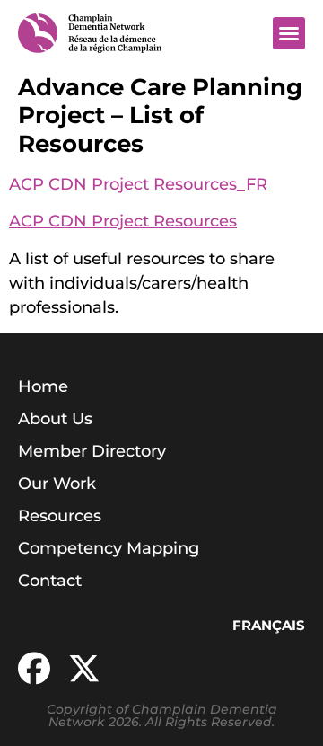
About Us (55, 419)
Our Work (57, 484)
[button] (289, 33)
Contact (50, 581)
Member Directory (92, 451)
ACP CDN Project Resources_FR (138, 184)
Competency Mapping (108, 548)
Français (268, 625)
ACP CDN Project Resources (123, 221)
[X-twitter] (84, 669)
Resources (59, 516)
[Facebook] (34, 669)
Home (43, 386)
